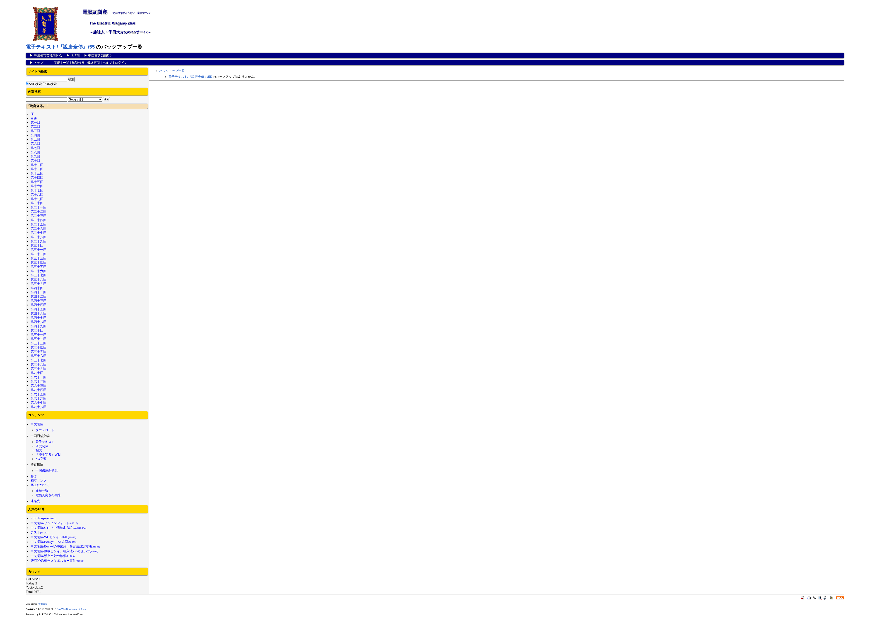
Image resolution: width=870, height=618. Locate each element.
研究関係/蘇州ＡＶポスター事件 (57, 560)
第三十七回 (38, 275)
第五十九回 (38, 368)
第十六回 (37, 186)
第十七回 (37, 190)
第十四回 (37, 177)
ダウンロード (45, 430)
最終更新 (93, 62)
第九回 (35, 156)
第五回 (35, 139)
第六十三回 (38, 385)
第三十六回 (38, 271)
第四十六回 (38, 313)
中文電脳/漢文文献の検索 (53, 556)
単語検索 (78, 62)
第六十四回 (38, 390)
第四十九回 (38, 326)
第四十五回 (38, 309)
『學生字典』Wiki (48, 454)
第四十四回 (38, 305)
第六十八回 (38, 407)
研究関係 (42, 446)
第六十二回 (38, 381)
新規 (57, 62)
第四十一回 (38, 292)
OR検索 (51, 84)
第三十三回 (38, 258)
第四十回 (37, 288)
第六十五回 (38, 394)
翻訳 (39, 450)
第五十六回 (38, 356)
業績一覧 (42, 491)
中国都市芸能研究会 (48, 55)
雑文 (34, 476)
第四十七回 (38, 318)
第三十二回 (38, 254)
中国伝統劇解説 (47, 470)
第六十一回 (38, 377)
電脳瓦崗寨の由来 (48, 495)
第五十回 (37, 330)
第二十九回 (38, 241)
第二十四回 (38, 220)
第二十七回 (38, 232)
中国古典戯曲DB (99, 55)
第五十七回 (38, 360)
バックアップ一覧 (172, 71)
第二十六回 (38, 228)
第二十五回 (38, 224)
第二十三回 (38, 215)
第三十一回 (38, 250)
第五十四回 (38, 347)
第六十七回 (38, 402)
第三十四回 (38, 262)
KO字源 (41, 459)
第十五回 (37, 182)
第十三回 (37, 173)
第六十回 (37, 373)
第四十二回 (38, 296)
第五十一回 (38, 335)
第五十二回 (38, 339)
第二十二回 (38, 211)
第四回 (35, 135)
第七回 (35, 148)
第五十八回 (38, 364)
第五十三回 (38, 343)
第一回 (35, 122)
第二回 (35, 126)
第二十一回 (38, 207)
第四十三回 (38, 301)
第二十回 (37, 203)
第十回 (35, 160)
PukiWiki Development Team (71, 609)
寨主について (40, 485)
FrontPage (43, 518)
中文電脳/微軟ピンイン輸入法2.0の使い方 (64, 551)
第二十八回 (38, 237)
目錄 (34, 118)
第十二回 (37, 169)
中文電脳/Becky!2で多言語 (53, 542)
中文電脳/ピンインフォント (54, 523)
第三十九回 (38, 284)
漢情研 (75, 55)
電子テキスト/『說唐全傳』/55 (60, 47)
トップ (38, 62)
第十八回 (37, 194)
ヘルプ (107, 62)
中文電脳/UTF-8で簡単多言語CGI (58, 528)
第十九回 (37, 199)
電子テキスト (45, 442)
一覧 (66, 62)
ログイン (121, 62)
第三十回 (37, 245)
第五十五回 (38, 351)
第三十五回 (38, 267)
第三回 (35, 131)
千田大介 (42, 604)
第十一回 (37, 165)
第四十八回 (38, 322)
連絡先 (35, 501)
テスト (39, 532)
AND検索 (35, 84)
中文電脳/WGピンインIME (53, 537)
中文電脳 (37, 424)
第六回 (35, 143)
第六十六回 (38, 398)
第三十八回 (38, 279)
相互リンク (38, 480)
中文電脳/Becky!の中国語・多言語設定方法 (65, 546)
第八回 (35, 152)
